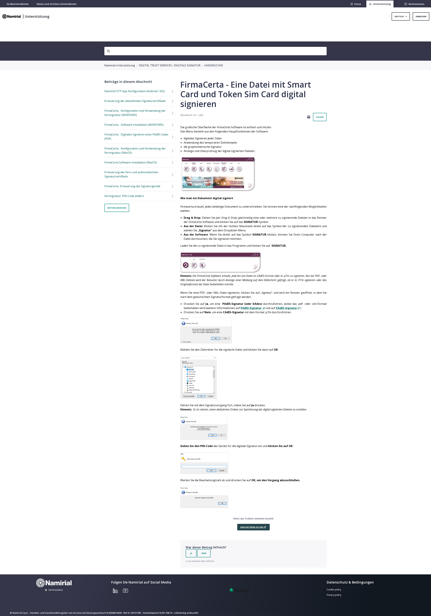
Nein (204, 553)
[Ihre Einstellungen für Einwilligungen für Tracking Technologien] (425, 610)
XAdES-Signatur (286, 308)
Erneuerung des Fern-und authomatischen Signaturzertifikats (131, 174)
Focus (357, 4)
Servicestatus (416, 4)
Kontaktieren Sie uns (251, 527)
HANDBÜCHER (213, 65)
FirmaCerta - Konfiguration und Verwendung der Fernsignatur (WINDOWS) (135, 113)
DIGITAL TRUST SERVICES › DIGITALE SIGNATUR (169, 65)
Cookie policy (334, 589)
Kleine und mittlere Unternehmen (56, 4)
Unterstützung (37, 16)
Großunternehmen (18, 4)
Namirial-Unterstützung (119, 65)
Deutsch (399, 16)
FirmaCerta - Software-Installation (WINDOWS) (133, 125)
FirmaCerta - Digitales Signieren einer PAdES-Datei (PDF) (136, 137)
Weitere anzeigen (116, 208)
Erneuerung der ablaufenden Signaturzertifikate (135, 101)
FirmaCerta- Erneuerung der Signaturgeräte (132, 186)
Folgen (320, 117)
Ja (191, 553)
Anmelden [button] (421, 16)
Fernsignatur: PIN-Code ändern (124, 196)
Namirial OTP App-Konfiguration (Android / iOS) (134, 91)
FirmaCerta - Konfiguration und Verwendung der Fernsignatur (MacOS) (135, 151)
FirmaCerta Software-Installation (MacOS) (130, 162)
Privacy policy (334, 594)
